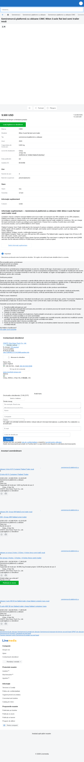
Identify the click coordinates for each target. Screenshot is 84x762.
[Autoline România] (13, 3)
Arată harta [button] (37, 394)
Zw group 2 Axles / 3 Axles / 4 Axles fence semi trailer (20, 558)
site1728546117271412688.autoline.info (16, 352)
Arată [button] (17, 366)
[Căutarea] (81, 10)
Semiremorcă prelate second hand (27, 635)
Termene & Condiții (8, 687)
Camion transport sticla (8, 635)
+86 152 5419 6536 (25, 366)
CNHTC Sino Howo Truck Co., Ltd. (14, 343)
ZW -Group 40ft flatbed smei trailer (13, 517)
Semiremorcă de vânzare (8, 632)
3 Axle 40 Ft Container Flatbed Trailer (14, 474)
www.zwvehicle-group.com (12, 372)
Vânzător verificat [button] (12, 345)
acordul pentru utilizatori (53, 442)
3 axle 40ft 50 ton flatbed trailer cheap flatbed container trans (23, 606)
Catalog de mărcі (8, 702)
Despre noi (6, 650)
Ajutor (4, 653)
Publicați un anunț (9, 583)
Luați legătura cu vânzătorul (13, 124)
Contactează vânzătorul (10, 657)
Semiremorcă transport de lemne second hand (56, 632)
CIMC (21, 129)
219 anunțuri (15, 347)
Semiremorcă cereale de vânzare (28, 632)
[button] (81, 3)
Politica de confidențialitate (11, 691)
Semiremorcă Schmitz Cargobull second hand (15, 633)
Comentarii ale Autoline (10, 698)
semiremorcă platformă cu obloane (30, 137)
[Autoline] (8, 14)
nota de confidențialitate (29, 442)
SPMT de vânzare (78, 632)
